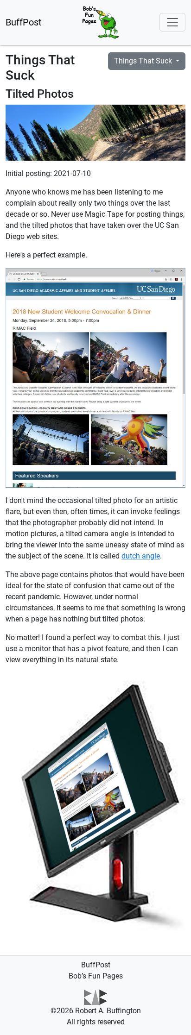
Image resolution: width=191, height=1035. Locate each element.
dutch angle (140, 556)
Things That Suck (144, 60)
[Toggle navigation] (172, 22)
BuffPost (24, 22)
